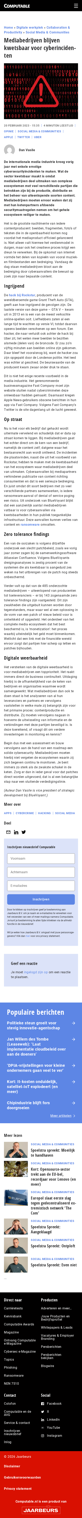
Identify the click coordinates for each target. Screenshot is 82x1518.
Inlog (8, 1442)
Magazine (11, 1332)
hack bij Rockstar (22, 295)
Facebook (54, 1403)
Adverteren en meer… (56, 1308)
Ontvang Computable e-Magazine (20, 1341)
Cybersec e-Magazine (20, 1351)
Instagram (54, 1436)
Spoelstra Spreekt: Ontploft (53, 1246)
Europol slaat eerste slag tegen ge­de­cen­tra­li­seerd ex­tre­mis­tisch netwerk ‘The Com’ (53, 1205)
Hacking (44, 813)
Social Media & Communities (47, 32)
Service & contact (17, 1423)
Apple (8, 137)
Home (8, 27)
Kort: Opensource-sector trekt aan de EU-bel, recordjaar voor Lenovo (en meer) (53, 1176)
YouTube (53, 1428)
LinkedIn (53, 1420)
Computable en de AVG (17, 1413)
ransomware (30, 524)
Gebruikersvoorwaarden (22, 1477)
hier (28, 936)
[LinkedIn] (16, 832)
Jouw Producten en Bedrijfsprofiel (55, 1317)
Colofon (10, 1403)
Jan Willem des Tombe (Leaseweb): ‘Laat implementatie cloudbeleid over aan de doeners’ (36, 1047)
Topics (9, 1359)
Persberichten (51, 1347)
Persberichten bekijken (51, 1356)
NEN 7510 (11, 1383)
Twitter (23, 137)
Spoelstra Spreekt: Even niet (54, 1265)
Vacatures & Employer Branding (57, 1337)
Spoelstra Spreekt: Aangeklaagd (45, 1229)
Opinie (9, 131)
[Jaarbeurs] (41, 1508)
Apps (8, 813)
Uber (37, 137)
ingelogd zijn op (36, 972)
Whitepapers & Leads (57, 1327)
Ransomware (13, 1375)
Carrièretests (13, 1308)
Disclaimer (12, 1466)
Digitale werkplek (30, 27)
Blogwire (47, 1366)
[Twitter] (23, 832)
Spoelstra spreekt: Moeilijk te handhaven (53, 1152)
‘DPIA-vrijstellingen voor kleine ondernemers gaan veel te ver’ (36, 1068)
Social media (65, 813)
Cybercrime (25, 813)
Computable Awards (19, 1324)
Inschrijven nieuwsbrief (12, 1432)
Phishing (10, 1367)
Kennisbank (12, 1316)
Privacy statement (18, 1489)
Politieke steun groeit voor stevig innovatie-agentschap (33, 1025)
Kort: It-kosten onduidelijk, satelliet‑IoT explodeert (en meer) (32, 1086)
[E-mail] (8, 832)
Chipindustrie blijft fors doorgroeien (28, 1105)
